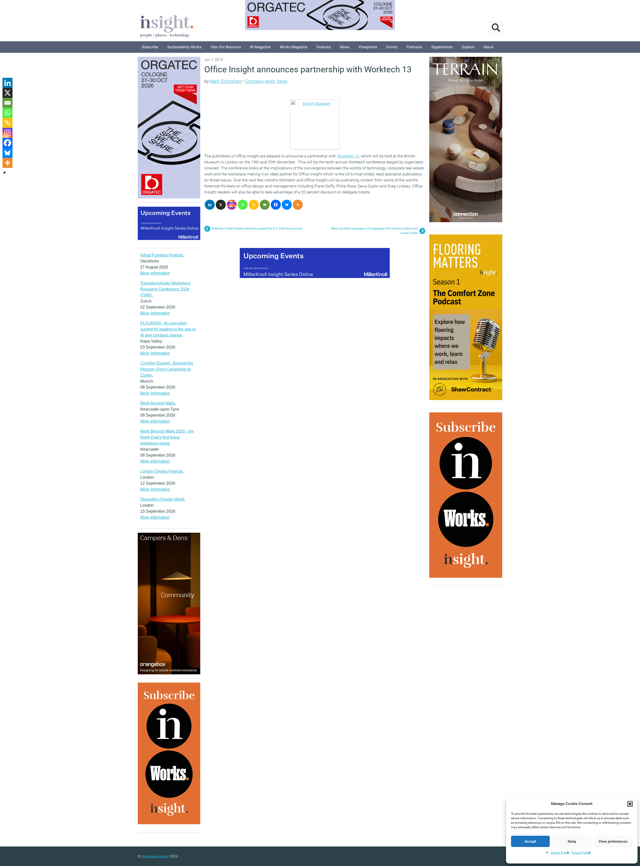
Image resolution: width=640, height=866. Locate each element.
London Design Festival (161, 471)
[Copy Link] (254, 205)
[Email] (265, 205)
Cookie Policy (560, 852)
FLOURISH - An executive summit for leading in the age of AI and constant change (168, 329)
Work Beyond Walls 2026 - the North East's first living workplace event (167, 437)
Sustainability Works (184, 47)
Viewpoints (367, 47)
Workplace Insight (155, 856)
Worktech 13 (348, 156)
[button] (630, 803)
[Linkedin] (210, 205)
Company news (260, 81)
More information (155, 273)
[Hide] (4, 173)
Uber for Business (225, 47)
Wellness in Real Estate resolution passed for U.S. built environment (257, 228)
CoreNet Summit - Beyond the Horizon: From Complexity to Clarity (166, 369)
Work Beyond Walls (157, 403)
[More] (298, 205)
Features (323, 47)
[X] (221, 205)
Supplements (442, 47)
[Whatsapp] (243, 205)
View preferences (613, 841)
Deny (572, 841)
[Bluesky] (287, 205)
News (345, 47)
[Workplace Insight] (166, 25)
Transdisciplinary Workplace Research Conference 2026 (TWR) (165, 289)
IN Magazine (260, 47)
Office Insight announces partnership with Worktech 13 (308, 69)
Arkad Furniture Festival (161, 255)
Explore (468, 47)
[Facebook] (276, 205)
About (489, 47)
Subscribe (150, 47)
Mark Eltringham (226, 81)
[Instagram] (232, 205)
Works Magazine (294, 47)
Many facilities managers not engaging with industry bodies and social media (374, 231)
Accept (530, 841)
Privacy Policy (581, 852)
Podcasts (414, 47)
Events (392, 47)
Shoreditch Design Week (162, 499)
